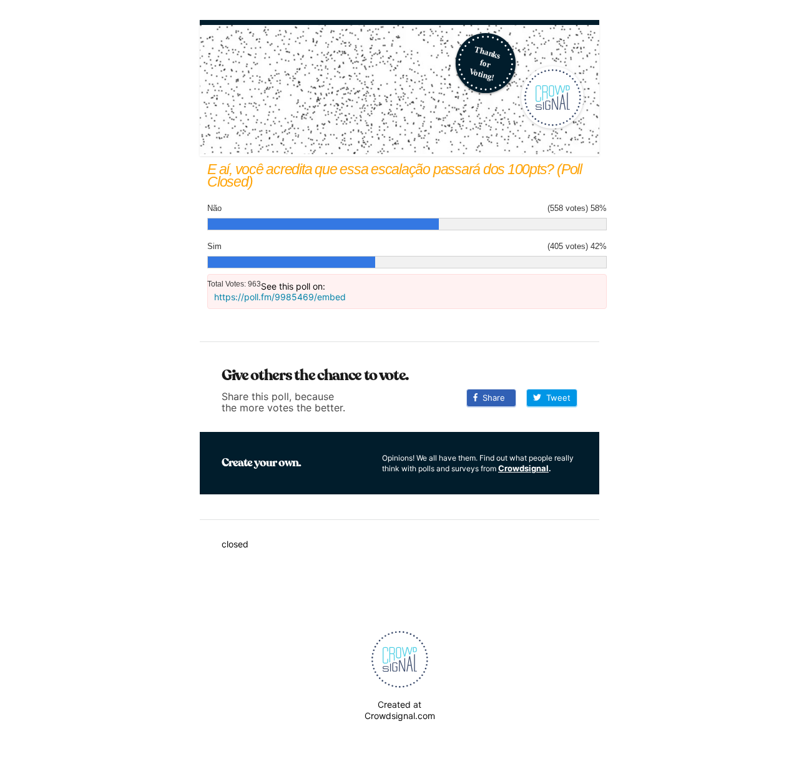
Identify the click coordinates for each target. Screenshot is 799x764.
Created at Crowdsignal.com (400, 710)
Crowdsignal (523, 468)
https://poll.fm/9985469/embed (280, 296)
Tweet (556, 398)
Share (491, 398)
